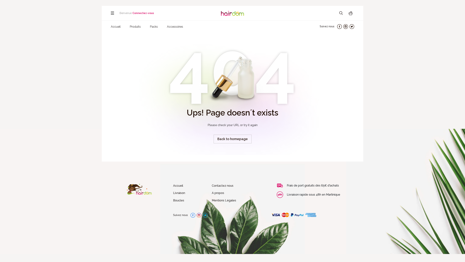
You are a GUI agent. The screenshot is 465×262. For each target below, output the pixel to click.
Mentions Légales (224, 200)
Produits (135, 26)
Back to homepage (232, 139)
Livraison (179, 193)
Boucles (178, 200)
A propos (218, 193)
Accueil (178, 185)
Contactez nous (222, 185)
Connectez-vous (143, 13)
